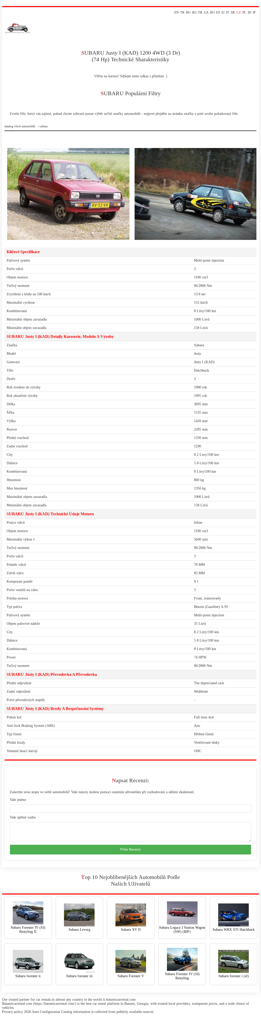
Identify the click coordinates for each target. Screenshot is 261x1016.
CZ (239, 12)
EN (176, 12)
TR (182, 12)
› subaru (43, 126)
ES (218, 12)
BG (188, 12)
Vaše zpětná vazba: (23, 817)
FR (200, 12)
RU (194, 12)
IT (227, 12)
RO (212, 12)
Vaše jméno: (18, 800)
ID (249, 12)
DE (233, 12)
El (223, 12)
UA (206, 12)
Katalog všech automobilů (20, 126)
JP (254, 12)
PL (244, 12)
